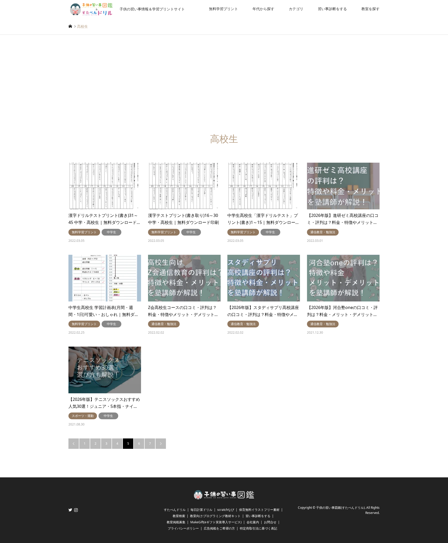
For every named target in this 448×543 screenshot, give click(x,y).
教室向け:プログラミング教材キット (215, 516)
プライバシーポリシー (183, 528)
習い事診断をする (332, 8)
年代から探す (263, 8)
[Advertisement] (224, 84)
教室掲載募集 (176, 522)
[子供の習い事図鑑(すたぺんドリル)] (224, 497)
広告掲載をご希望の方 (219, 528)
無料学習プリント (223, 8)
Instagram (76, 510)
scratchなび (225, 509)
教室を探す (370, 8)
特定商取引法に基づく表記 (258, 528)
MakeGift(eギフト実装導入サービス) (216, 522)
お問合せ (270, 522)
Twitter (70, 510)
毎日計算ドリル (201, 509)
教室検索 (179, 516)
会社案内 (253, 522)
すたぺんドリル (175, 509)
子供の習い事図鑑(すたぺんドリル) (340, 507)
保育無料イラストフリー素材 (259, 509)
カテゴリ (296, 8)
